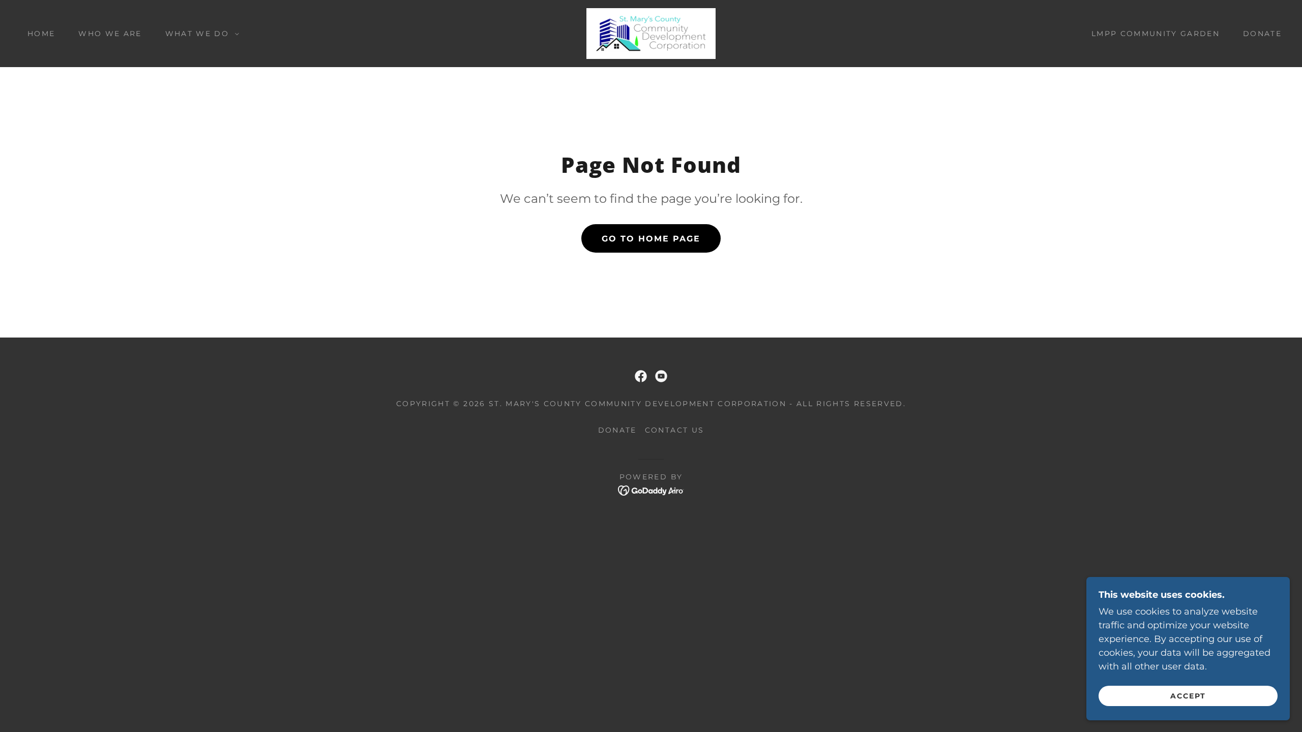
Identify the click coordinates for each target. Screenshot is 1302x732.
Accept (1188, 695)
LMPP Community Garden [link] (1155, 33)
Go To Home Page (651, 238)
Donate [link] (1262, 33)
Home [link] (41, 33)
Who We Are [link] (109, 33)
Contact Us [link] (674, 430)
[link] (651, 33)
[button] (199, 33)
